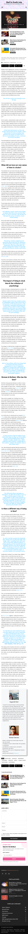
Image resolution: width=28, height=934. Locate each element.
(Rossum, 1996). (4, 256)
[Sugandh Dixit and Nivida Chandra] (2, 62)
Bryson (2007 (18, 388)
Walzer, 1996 (19, 420)
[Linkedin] (9, 873)
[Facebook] (2, 873)
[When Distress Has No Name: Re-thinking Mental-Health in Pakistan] (5, 42)
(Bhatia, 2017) (19, 590)
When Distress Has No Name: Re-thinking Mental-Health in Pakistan (18, 41)
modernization (4, 760)
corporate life (14, 758)
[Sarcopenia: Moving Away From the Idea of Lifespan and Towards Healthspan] (5, 50)
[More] (24, 65)
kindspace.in (16, 753)
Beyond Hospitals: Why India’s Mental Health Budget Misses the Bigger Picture (18, 801)
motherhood (10, 760)
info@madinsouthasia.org (12, 870)
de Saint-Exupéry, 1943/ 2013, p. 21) (15, 643)
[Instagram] (5, 873)
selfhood (15, 760)
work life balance (12, 762)
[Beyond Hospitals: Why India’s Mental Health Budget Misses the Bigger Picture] (5, 801)
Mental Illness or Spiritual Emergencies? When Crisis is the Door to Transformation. (18, 884)
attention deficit (8, 758)
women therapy (4, 762)
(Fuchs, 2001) (4, 186)
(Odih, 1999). (15, 466)
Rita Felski (8, 391)
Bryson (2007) (6, 615)
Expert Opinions (12, 36)
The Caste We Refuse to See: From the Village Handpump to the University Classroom (17, 33)
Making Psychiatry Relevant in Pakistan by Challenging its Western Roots (17, 890)
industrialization (21, 758)
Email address (6, 852)
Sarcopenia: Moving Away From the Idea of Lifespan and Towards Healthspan (18, 50)
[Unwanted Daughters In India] (4, 897)
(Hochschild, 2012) (5, 450)
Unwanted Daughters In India (16, 896)
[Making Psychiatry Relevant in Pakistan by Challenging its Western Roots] (4, 891)
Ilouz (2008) (10, 348)
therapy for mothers (22, 760)
